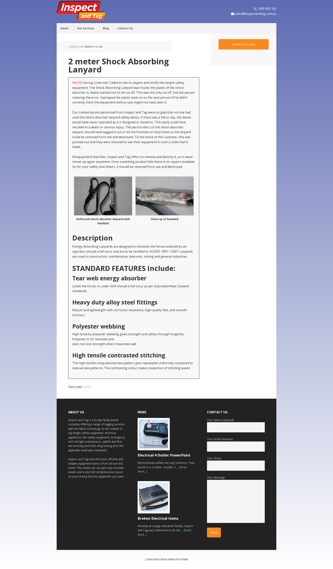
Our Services (85, 28)
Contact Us (125, 28)
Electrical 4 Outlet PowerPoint (164, 455)
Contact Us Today (243, 44)
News (87, 387)
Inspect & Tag (82, 10)
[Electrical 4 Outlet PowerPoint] (156, 435)
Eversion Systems (178, 559)
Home (65, 28)
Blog (106, 28)
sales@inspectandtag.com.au (255, 14)
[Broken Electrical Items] (156, 499)
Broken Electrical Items (158, 518)
